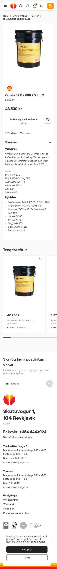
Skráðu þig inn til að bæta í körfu (24, 121)
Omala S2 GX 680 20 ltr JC (16, 19)
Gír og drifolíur (20, 15)
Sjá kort (6, 423)
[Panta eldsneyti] (50, 6)
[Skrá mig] (49, 383)
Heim (5, 15)
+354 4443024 (32, 431)
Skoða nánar (38, 541)
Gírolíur (35, 15)
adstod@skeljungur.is (15, 462)
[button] (5, 6)
